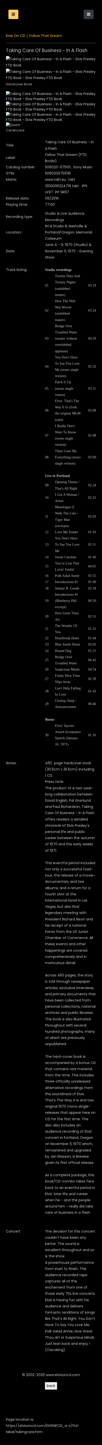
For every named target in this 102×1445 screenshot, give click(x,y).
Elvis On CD (15, 35)
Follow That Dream (45, 35)
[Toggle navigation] (89, 14)
